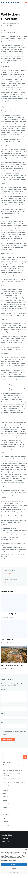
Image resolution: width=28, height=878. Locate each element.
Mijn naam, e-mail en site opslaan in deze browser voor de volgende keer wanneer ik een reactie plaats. (14, 733)
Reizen (3, 10)
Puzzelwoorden (6, 814)
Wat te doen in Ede (7, 639)
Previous (8, 573)
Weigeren (14, 868)
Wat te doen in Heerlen (9, 570)
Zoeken (25, 757)
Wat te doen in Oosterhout (10, 579)
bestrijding (5, 796)
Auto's (4, 793)
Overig (4, 811)
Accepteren (14, 864)
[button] (26, 849)
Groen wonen (6, 800)
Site (2, 722)
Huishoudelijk (6, 803)
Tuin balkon (5, 821)
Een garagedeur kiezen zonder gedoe (12, 770)
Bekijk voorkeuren (14, 872)
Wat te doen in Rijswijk (8, 614)
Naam (2, 704)
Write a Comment (14, 26)
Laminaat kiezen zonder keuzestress (12, 778)
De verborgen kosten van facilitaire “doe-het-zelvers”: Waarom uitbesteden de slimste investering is (14, 784)
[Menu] (26, 2)
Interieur (5, 807)
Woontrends (6, 825)
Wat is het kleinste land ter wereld (12, 665)
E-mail (3, 713)
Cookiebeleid (13, 875)
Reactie (3, 689)
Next (5, 582)
